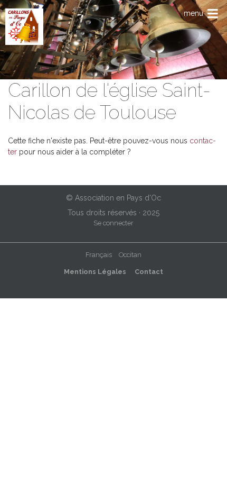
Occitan (130, 255)
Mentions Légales (95, 272)
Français (99, 255)
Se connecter (113, 223)
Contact (149, 272)
